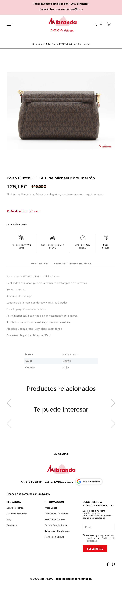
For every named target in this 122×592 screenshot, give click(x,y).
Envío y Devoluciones (56, 525)
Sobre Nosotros (15, 508)
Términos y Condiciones (57, 531)
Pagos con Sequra (54, 537)
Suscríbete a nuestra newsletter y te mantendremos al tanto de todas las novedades (97, 514)
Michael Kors (70, 354)
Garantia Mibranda (17, 513)
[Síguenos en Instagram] (113, 564)
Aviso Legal (51, 508)
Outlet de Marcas (62, 30)
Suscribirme (95, 548)
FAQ (9, 519)
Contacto (12, 525)
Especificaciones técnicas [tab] (72, 263)
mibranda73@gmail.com (59, 482)
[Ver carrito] (109, 24)
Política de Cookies (55, 519)
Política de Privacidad (56, 513)
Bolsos (23, 224)
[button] (23, 211)
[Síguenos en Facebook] (108, 564)
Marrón (66, 361)
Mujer (65, 367)
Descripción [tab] (39, 263)
